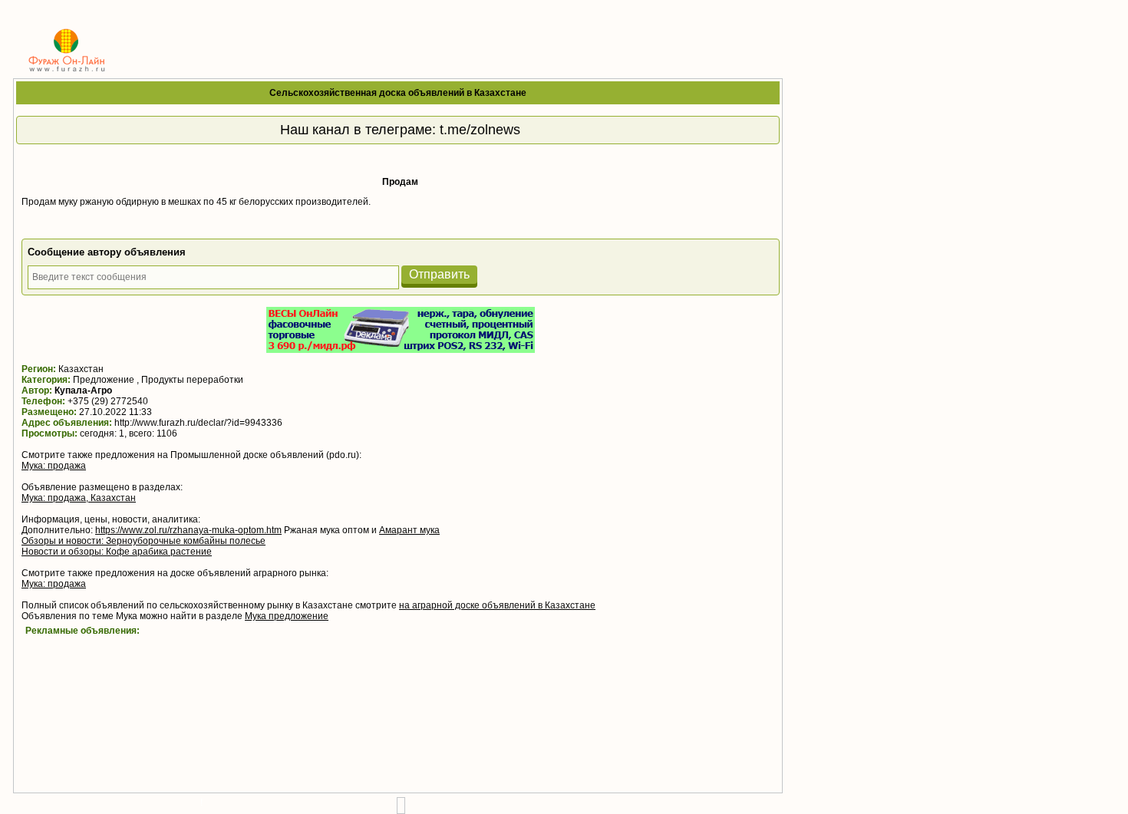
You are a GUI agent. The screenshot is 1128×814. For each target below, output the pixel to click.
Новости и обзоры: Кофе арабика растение (116, 551)
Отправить (439, 274)
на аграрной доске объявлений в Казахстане (497, 605)
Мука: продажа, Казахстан (78, 498)
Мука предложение (286, 616)
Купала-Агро (83, 390)
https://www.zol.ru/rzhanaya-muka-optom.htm (188, 530)
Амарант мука (409, 530)
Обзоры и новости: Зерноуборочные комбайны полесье (143, 541)
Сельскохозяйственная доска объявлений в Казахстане (397, 92)
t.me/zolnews (480, 129)
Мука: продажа (53, 465)
